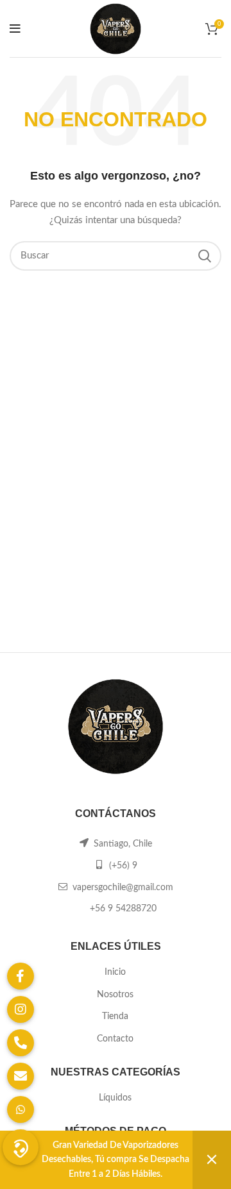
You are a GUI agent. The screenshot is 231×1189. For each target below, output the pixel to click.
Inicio (115, 972)
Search (204, 256)
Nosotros (115, 994)
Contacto (115, 1038)
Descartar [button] (212, 1160)
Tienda (115, 1016)
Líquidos (115, 1097)
